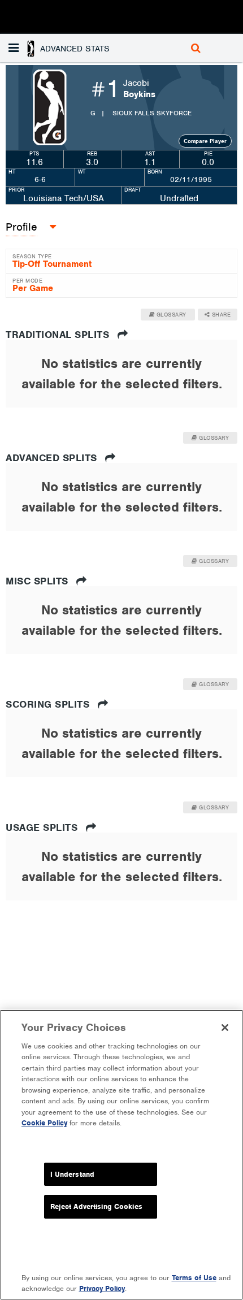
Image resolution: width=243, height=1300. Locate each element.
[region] (121, 1154)
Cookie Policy (44, 1123)
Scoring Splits (49, 704)
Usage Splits (43, 827)
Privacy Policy (102, 1288)
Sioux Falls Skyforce (152, 113)
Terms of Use (194, 1277)
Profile (21, 227)
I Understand (72, 1174)
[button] (60, 48)
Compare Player (205, 141)
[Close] (224, 1027)
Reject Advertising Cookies (96, 1206)
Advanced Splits (53, 458)
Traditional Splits (59, 334)
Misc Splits (38, 581)
